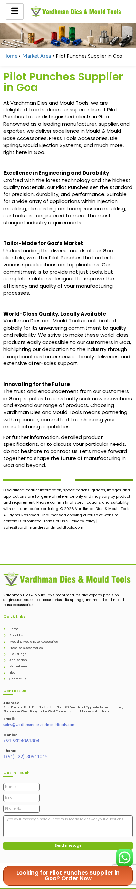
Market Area (36, 56)
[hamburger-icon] (15, 11)
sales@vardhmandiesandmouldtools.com (39, 725)
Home (10, 56)
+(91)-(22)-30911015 (25, 757)
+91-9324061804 (21, 741)
